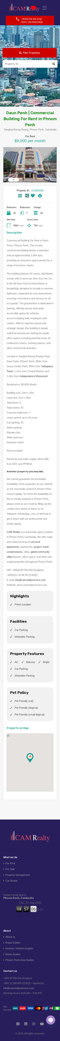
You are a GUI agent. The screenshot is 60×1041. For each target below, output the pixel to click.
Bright (46, 662)
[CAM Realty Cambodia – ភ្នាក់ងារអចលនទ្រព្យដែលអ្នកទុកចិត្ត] (30, 837)
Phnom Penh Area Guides (20, 960)
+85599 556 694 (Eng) (31, 19)
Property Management (18, 875)
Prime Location (23, 604)
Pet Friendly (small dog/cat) (29, 714)
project (37, 546)
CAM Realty (13, 532)
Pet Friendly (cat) (24, 701)
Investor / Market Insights (19, 948)
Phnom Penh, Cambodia (18, 896)
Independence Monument (34, 376)
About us (10, 937)
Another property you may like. (25, 471)
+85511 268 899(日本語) (31, 22)
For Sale (10, 869)
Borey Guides (13, 954)
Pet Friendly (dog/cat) (26, 707)
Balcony (30, 662)
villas (9, 556)
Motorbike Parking (24, 636)
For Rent (10, 863)
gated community (40, 551)
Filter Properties (31, 52)
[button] (33, 762)
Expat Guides (13, 942)
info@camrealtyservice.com (30, 580)
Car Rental (11, 880)
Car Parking (21, 630)
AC (16, 662)
